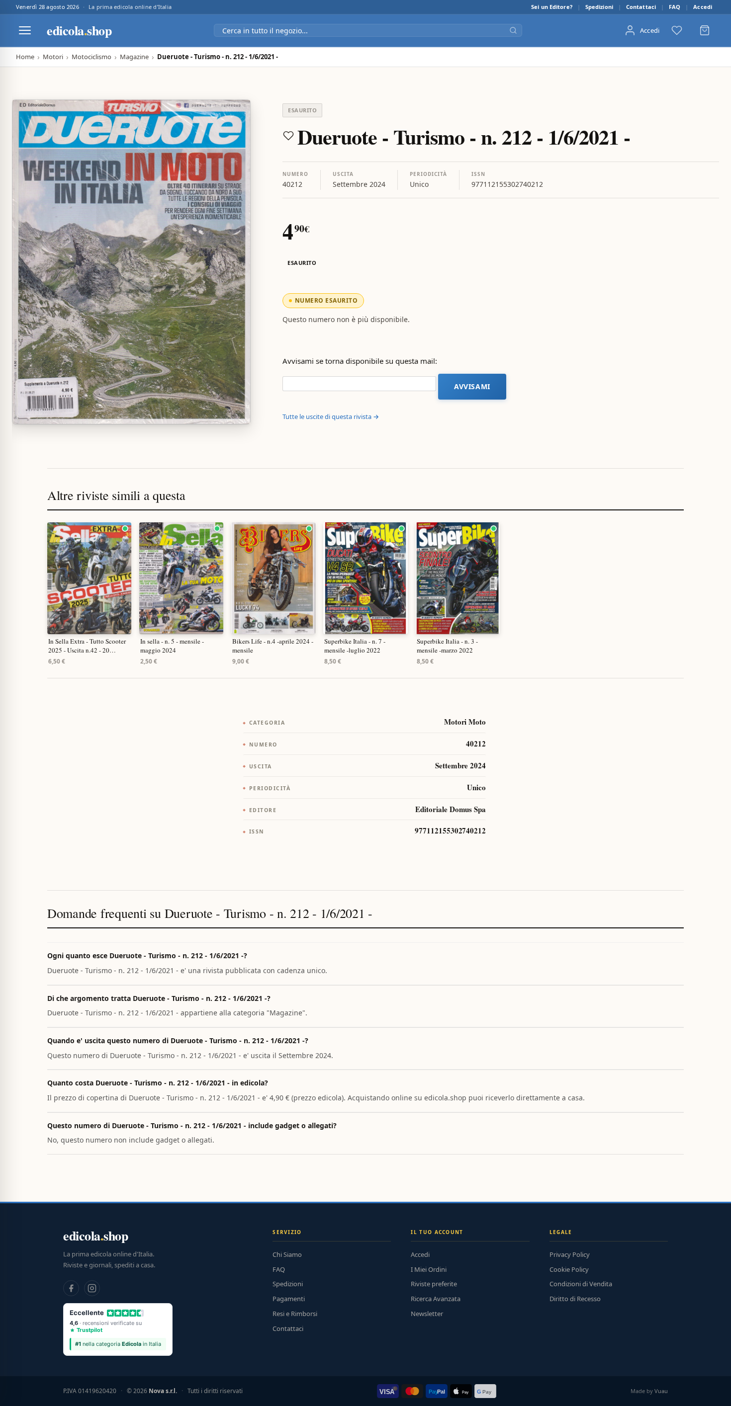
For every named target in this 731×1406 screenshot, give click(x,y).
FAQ (674, 6)
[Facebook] (71, 1288)
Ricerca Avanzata (435, 1298)
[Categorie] (25, 30)
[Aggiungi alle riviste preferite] (288, 136)
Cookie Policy (569, 1269)
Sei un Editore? (551, 6)
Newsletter (427, 1313)
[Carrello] (704, 30)
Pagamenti (289, 1298)
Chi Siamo (287, 1254)
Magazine (134, 57)
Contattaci (641, 6)
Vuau (661, 1391)
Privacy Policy (569, 1254)
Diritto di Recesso (575, 1298)
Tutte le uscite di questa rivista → (330, 416)
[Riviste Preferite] (676, 30)
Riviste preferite (434, 1283)
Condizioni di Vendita (580, 1283)
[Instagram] (92, 1288)
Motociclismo (91, 57)
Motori (53, 57)
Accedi (702, 6)
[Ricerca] (513, 30)
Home (25, 57)
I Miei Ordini (429, 1269)
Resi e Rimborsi (295, 1313)
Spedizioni (599, 6)
